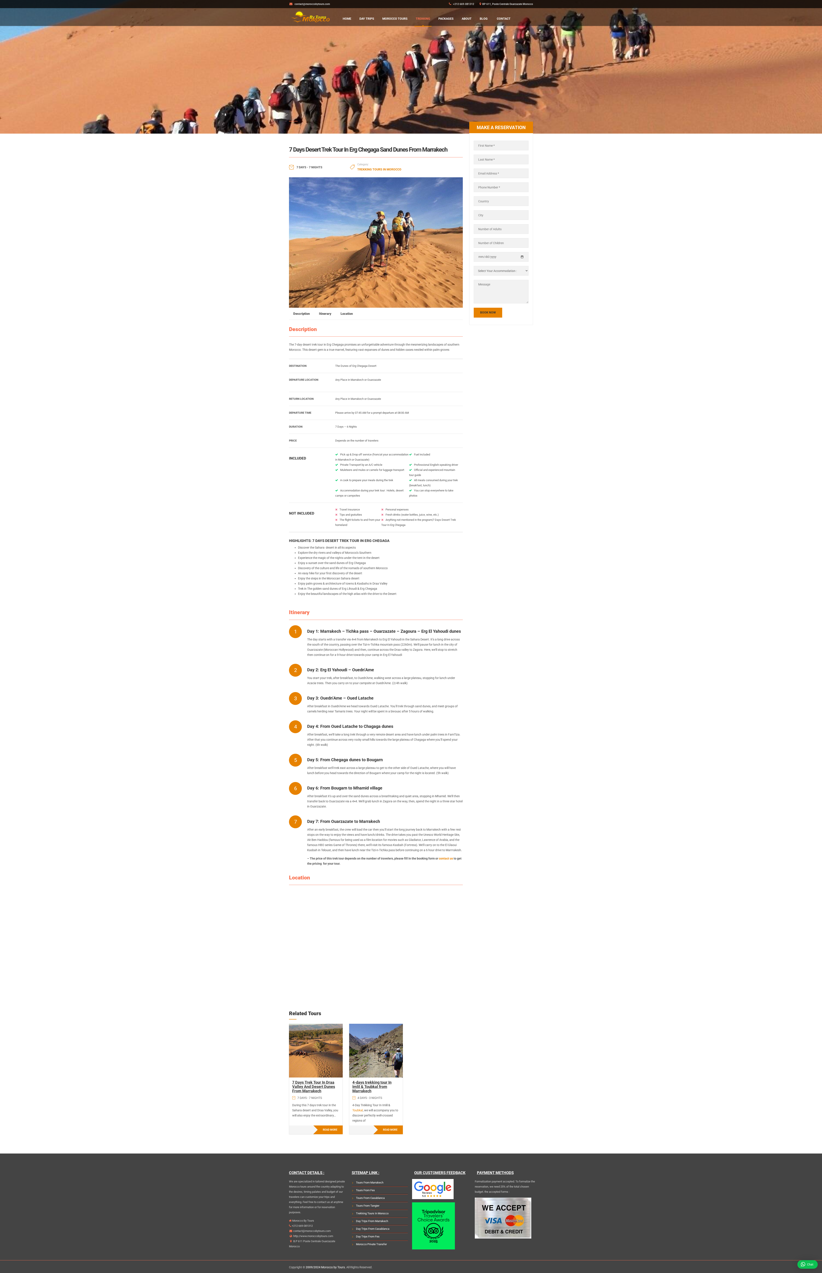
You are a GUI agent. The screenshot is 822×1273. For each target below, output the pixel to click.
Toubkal (357, 1110)
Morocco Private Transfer (371, 1244)
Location (347, 314)
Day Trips (366, 18)
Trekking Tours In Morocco (379, 169)
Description (301, 314)
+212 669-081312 (463, 4)
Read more (330, 1129)
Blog (484, 18)
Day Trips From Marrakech (372, 1221)
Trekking (423, 18)
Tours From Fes (365, 1190)
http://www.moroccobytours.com (313, 1236)
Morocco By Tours (303, 1220)
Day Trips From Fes (368, 1236)
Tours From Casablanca (370, 1198)
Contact (504, 18)
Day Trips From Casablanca (372, 1228)
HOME (347, 18)
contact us (446, 858)
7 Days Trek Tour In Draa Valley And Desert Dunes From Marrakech (313, 1086)
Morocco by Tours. (333, 1267)
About (467, 18)
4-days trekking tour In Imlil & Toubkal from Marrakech (372, 1086)
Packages (446, 18)
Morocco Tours (395, 18)
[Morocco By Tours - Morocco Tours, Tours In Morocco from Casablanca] (310, 15)
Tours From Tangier (367, 1205)
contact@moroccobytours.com (312, 1231)
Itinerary (325, 314)
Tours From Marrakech (369, 1182)
